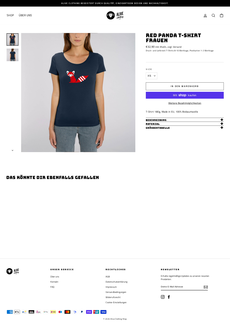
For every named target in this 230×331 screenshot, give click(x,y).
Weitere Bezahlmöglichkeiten (184, 103)
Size (149, 69)
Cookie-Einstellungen (116, 302)
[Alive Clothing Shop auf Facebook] (169, 297)
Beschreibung (156, 120)
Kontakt (54, 281)
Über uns (54, 276)
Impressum (111, 286)
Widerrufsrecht (113, 297)
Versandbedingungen (116, 292)
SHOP (10, 15)
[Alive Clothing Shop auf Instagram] (163, 297)
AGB (108, 276)
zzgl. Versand (174, 47)
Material (153, 124)
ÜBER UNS (25, 15)
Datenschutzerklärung (116, 281)
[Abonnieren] (206, 287)
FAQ (52, 286)
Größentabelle (158, 128)
